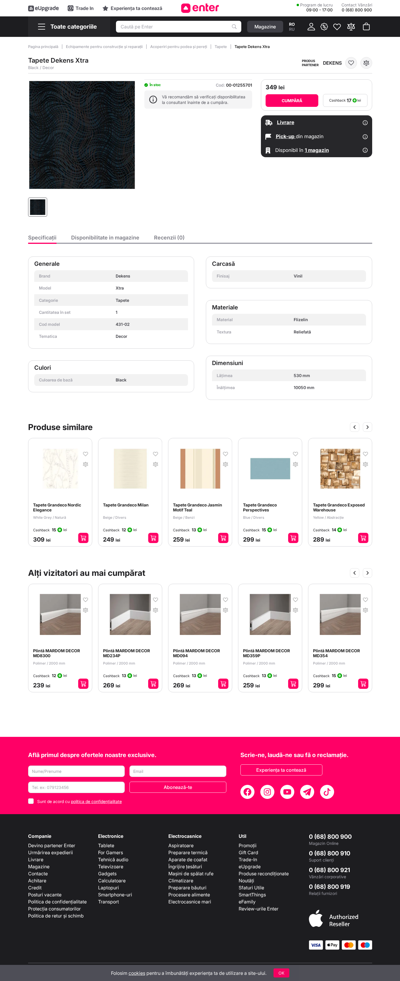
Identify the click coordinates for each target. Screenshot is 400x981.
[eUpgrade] (43, 8)
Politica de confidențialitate (57, 902)
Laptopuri (108, 888)
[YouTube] (287, 792)
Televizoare (110, 866)
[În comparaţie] (366, 63)
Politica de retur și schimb (56, 916)
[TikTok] (327, 792)
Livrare (35, 859)
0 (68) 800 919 (329, 886)
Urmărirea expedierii (50, 852)
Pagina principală (43, 46)
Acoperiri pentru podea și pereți (179, 46)
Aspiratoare (181, 845)
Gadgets (107, 873)
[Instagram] (267, 792)
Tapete (221, 46)
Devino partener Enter (51, 845)
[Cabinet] (311, 26)
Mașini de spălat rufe (190, 873)
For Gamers (110, 852)
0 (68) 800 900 (330, 836)
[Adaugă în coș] (83, 538)
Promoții (248, 845)
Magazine (38, 866)
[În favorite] (351, 63)
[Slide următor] (367, 427)
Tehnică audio (113, 859)
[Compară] (351, 26)
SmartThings (252, 895)
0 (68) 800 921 (329, 870)
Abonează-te (178, 787)
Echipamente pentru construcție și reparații (104, 46)
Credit (35, 888)
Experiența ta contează (281, 770)
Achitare (37, 881)
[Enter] (200, 8)
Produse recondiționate (264, 873)
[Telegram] (307, 792)
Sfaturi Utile (251, 888)
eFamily (247, 902)
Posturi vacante (44, 895)
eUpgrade (250, 866)
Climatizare (180, 881)
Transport (108, 902)
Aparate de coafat (187, 859)
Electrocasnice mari (189, 902)
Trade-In (248, 859)
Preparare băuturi (187, 888)
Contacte (38, 873)
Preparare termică (188, 852)
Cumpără (292, 100)
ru (292, 29)
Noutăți (246, 881)
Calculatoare (112, 881)
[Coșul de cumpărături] (366, 26)
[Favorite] (337, 26)
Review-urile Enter (258, 909)
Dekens (332, 63)
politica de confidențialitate (96, 801)
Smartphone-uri (115, 895)
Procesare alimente (189, 895)
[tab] (42, 239)
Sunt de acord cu (79, 801)
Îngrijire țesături (185, 866)
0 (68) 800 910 (329, 853)
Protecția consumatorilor (54, 909)
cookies (137, 973)
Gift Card (248, 852)
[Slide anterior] (354, 427)
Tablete (106, 845)
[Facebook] (247, 792)
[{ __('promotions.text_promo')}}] (324, 26)
